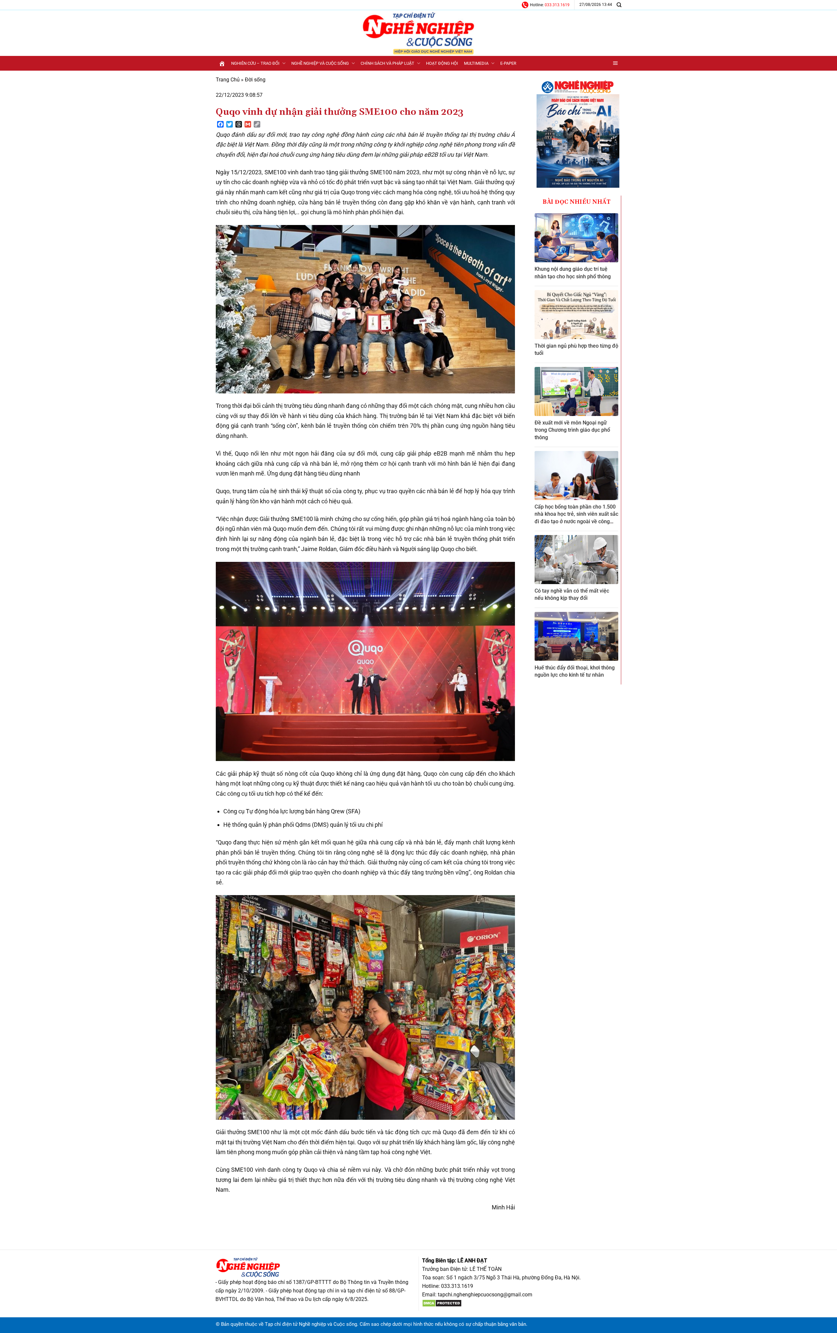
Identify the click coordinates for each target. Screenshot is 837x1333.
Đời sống (255, 80)
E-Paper (508, 63)
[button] (615, 63)
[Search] (619, 4)
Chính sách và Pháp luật (387, 63)
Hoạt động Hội (442, 63)
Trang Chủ (228, 80)
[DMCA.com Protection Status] (442, 1303)
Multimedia (476, 63)
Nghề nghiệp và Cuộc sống (320, 63)
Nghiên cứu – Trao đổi (255, 63)
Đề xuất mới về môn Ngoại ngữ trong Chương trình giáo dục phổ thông (572, 430)
